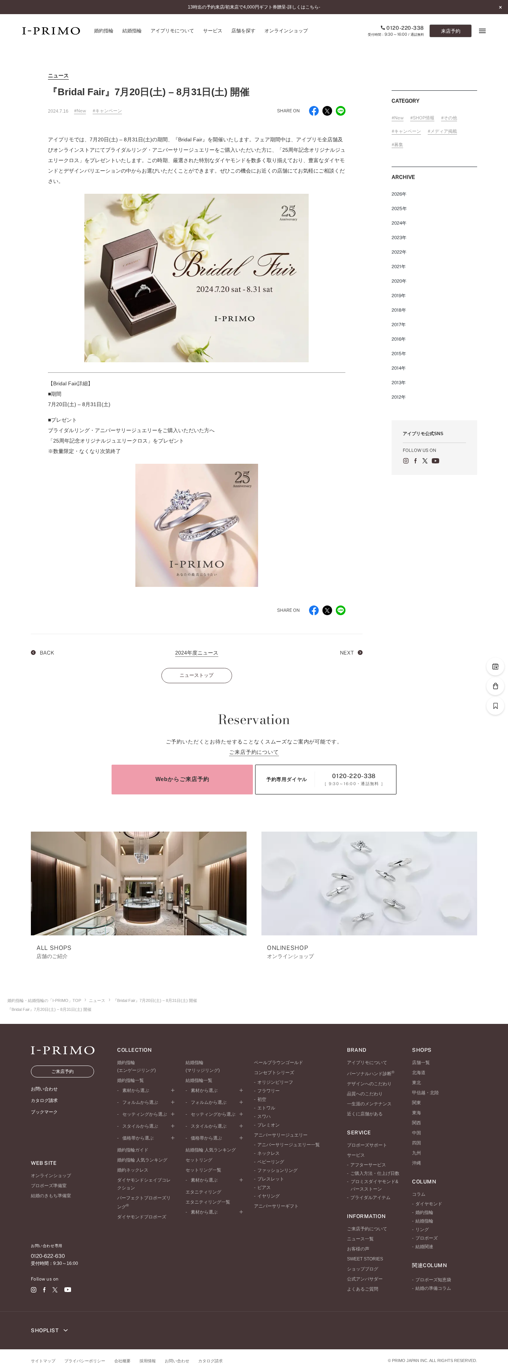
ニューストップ (196, 675)
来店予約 (450, 31)
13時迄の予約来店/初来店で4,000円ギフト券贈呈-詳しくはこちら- (254, 7)
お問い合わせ (177, 1361)
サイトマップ (43, 1361)
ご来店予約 (62, 1071)
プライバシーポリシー (84, 1361)
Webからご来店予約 (182, 779)
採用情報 (147, 1361)
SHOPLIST (45, 1330)
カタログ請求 (210, 1361)
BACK (46, 653)
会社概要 (122, 1361)
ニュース (97, 1000)
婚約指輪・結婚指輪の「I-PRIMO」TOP (44, 1000)
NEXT (347, 653)
